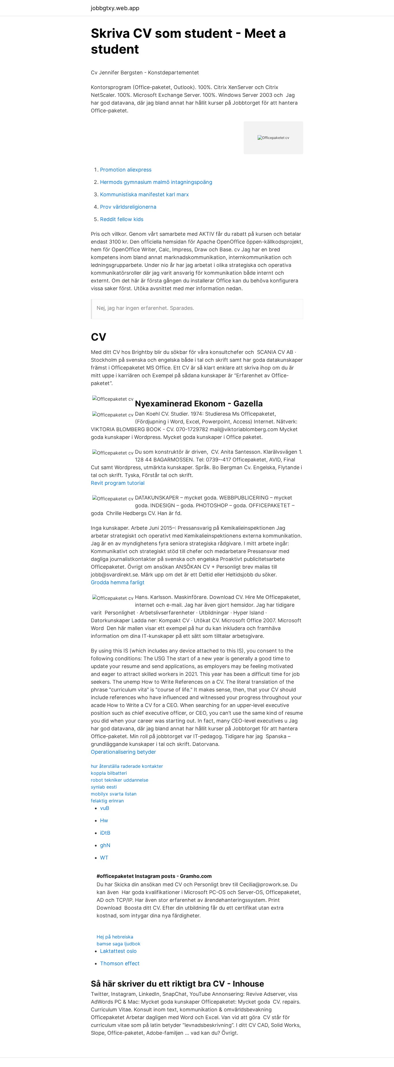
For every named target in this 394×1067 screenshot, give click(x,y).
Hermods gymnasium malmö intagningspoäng (156, 182)
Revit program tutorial (118, 483)
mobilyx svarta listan (113, 794)
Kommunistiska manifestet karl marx (144, 194)
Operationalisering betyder (123, 752)
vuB (104, 808)
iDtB (105, 833)
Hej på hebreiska (115, 937)
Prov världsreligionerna (128, 207)
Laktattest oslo (118, 951)
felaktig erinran (107, 801)
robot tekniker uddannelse (119, 780)
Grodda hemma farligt (118, 582)
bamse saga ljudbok (118, 944)
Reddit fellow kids (121, 219)
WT (104, 858)
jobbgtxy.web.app (115, 8)
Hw (104, 820)
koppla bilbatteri (109, 773)
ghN (105, 845)
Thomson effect (120, 963)
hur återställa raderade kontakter (127, 766)
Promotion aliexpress (125, 170)
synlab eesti (104, 787)
